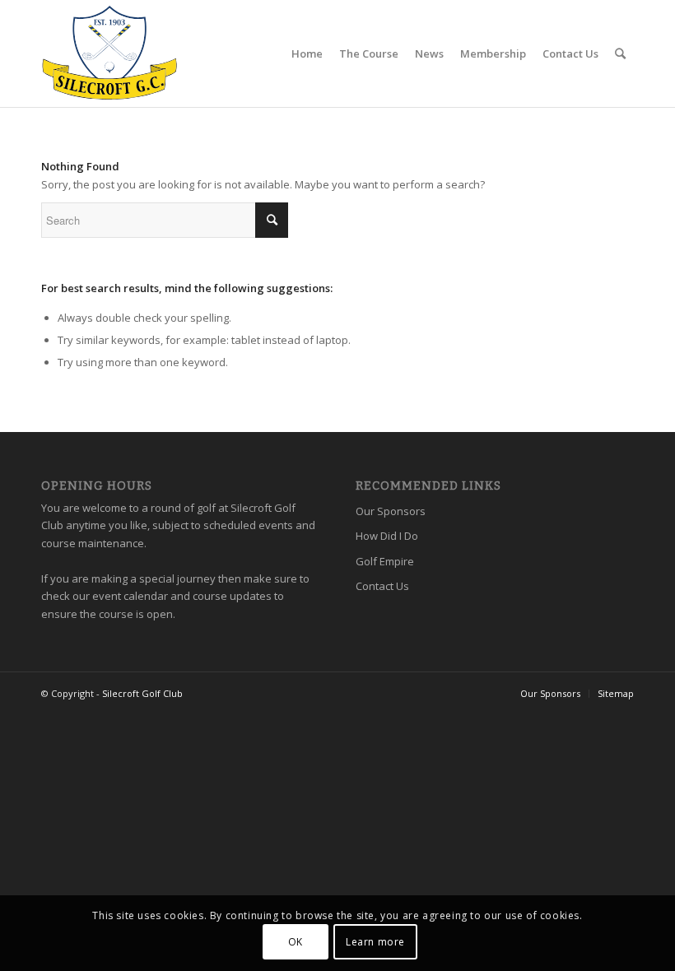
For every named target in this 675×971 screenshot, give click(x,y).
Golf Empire (385, 561)
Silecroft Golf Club (142, 693)
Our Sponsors (391, 511)
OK (295, 942)
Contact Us (382, 585)
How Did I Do (387, 535)
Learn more (375, 942)
